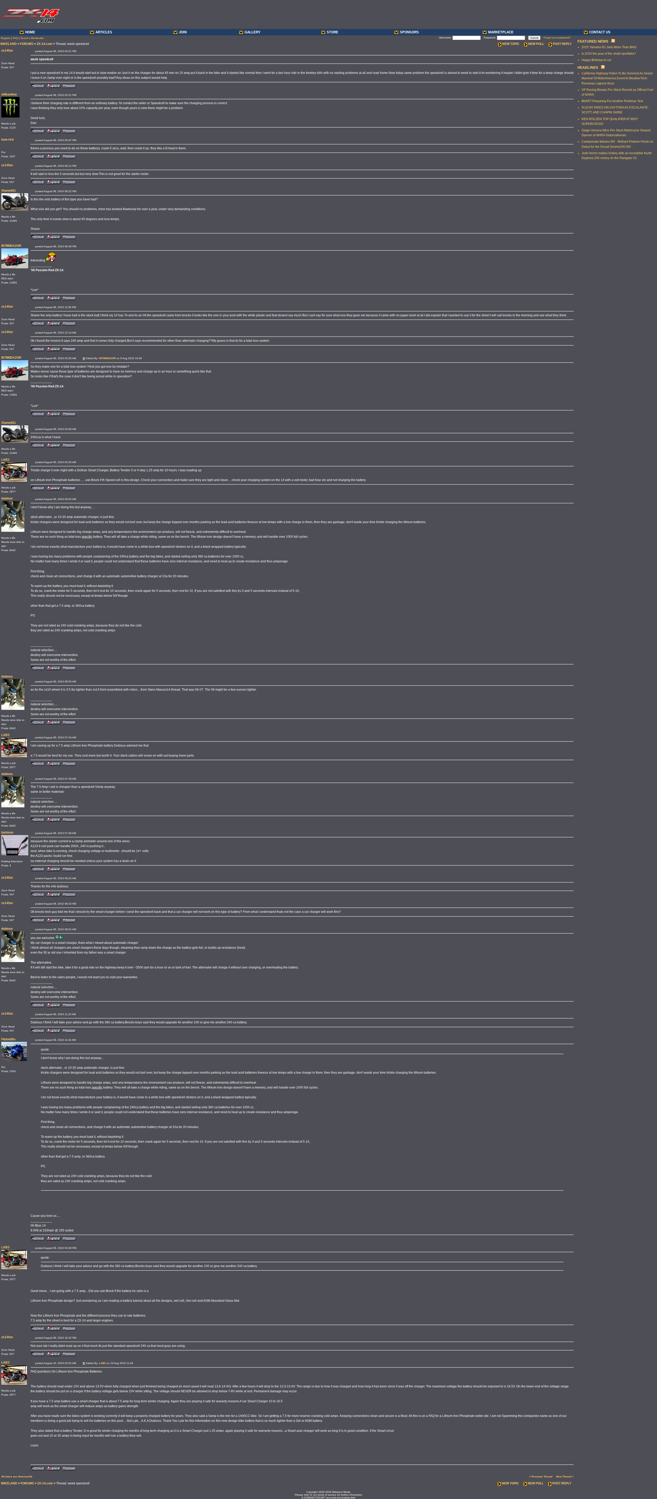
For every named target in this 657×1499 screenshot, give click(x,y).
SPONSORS (409, 32)
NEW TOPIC (510, 44)
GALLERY (252, 32)
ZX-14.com (44, 44)
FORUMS (26, 44)
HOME (30, 32)
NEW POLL (536, 44)
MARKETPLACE (501, 32)
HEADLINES (587, 67)
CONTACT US (600, 32)
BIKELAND (9, 44)
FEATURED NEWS (592, 41)
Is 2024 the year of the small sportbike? (609, 53)
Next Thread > (565, 1476)
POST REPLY (562, 44)
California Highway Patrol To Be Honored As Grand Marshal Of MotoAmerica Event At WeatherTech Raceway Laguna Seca (617, 78)
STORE (332, 32)
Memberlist (37, 38)
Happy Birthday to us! (596, 60)
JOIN (183, 32)
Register (6, 38)
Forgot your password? (557, 37)
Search (24, 38)
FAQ (15, 38)
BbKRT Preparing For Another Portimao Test (612, 101)
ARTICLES (103, 32)
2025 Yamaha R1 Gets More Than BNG (609, 47)
